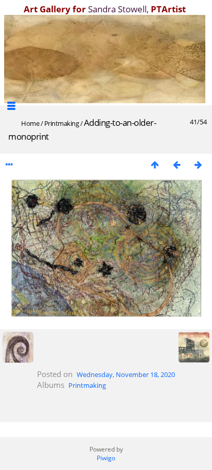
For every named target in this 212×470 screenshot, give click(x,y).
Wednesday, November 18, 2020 (126, 374)
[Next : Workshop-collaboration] (198, 165)
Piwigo (106, 458)
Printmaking (61, 123)
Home (30, 123)
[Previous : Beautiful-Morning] (176, 165)
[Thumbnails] (155, 165)
